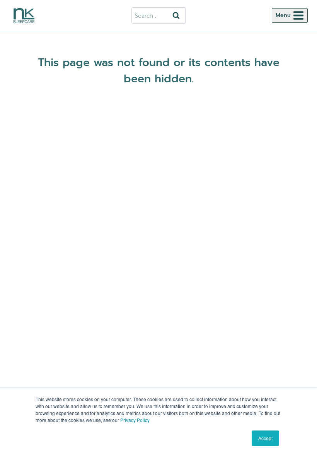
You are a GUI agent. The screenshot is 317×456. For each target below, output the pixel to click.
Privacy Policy (135, 420)
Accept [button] (265, 438)
